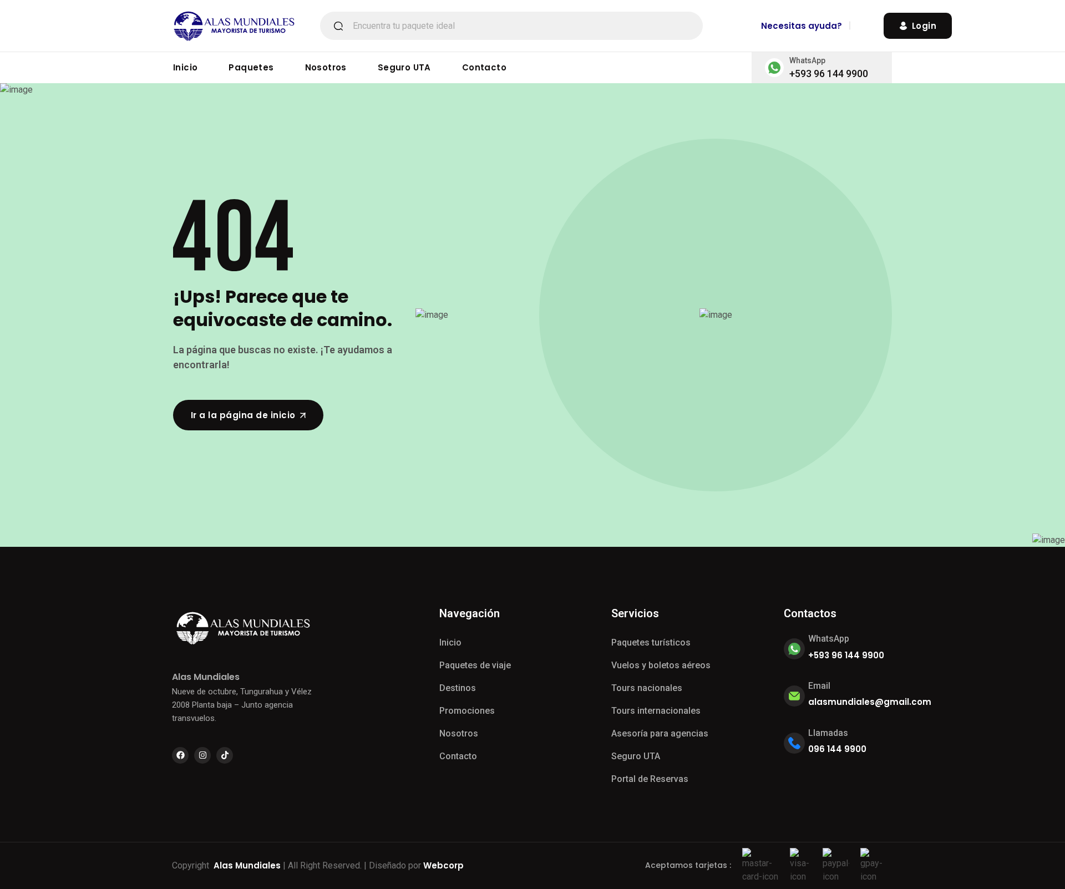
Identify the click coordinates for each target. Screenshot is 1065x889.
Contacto (484, 67)
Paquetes (251, 67)
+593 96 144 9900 (828, 73)
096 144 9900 (837, 749)
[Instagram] (202, 755)
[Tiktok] (224, 755)
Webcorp (443, 865)
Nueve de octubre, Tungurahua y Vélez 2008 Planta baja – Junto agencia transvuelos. (242, 705)
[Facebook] (180, 755)
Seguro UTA (404, 67)
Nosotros (326, 67)
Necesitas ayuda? (801, 26)
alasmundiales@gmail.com (869, 702)
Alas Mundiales (247, 865)
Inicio (185, 67)
